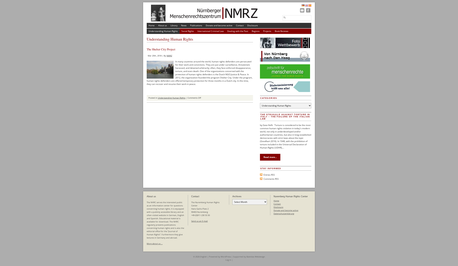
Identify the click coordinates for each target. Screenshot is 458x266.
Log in (228, 259)
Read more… (270, 157)
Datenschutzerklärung (284, 213)
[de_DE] (303, 5)
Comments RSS (271, 178)
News (184, 25)
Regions (256, 31)
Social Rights (187, 31)
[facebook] (308, 10)
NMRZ (169, 55)
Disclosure (252, 25)
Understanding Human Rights (163, 31)
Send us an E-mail (199, 221)
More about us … (155, 243)
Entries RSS (269, 174)
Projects (267, 31)
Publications (196, 25)
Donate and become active (219, 25)
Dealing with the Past (237, 31)
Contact (240, 25)
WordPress (226, 256)
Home (151, 25)
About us (162, 25)
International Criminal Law (211, 31)
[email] (302, 10)
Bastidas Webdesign (256, 256)
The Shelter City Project (161, 49)
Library (173, 25)
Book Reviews (281, 31)
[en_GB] (306, 5)
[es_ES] (309, 5)
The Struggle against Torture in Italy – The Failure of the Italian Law (285, 116)
